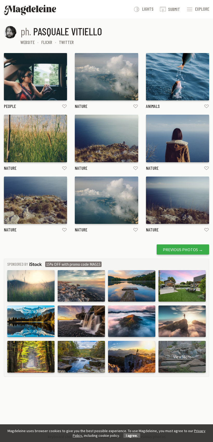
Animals (153, 106)
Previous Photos (183, 249)
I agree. (132, 435)
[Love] (64, 106)
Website (28, 42)
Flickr (46, 42)
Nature (81, 106)
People (10, 106)
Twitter (66, 42)
